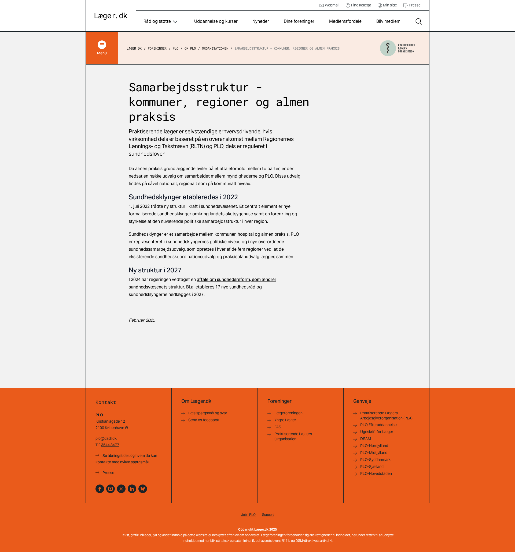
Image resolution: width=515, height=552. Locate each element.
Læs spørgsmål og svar (207, 413)
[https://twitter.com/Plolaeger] (121, 489)
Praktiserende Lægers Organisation (293, 436)
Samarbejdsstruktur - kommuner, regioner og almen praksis (287, 48)
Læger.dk (134, 48)
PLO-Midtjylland (373, 452)
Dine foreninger (299, 21)
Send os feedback (203, 420)
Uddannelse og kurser (216, 21)
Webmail (332, 5)
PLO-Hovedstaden (376, 473)
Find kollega (361, 5)
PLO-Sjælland (372, 466)
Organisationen (215, 48)
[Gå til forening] (397, 48)
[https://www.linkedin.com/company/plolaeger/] (132, 489)
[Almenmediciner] (110, 489)
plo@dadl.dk (106, 438)
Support (268, 515)
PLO (175, 48)
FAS (277, 427)
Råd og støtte (157, 21)
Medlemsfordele (345, 21)
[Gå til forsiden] (110, 16)
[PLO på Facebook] (99, 489)
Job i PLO (248, 515)
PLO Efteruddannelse (378, 424)
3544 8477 (110, 444)
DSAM (365, 438)
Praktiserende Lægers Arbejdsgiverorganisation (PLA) (386, 415)
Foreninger (157, 48)
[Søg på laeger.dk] (418, 21)
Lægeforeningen (288, 413)
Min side (390, 5)
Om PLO (190, 48)
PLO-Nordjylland (374, 445)
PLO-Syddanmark (375, 459)
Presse (415, 5)
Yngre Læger (285, 420)
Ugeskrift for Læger (376, 431)
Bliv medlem (388, 21)
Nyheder (260, 21)
